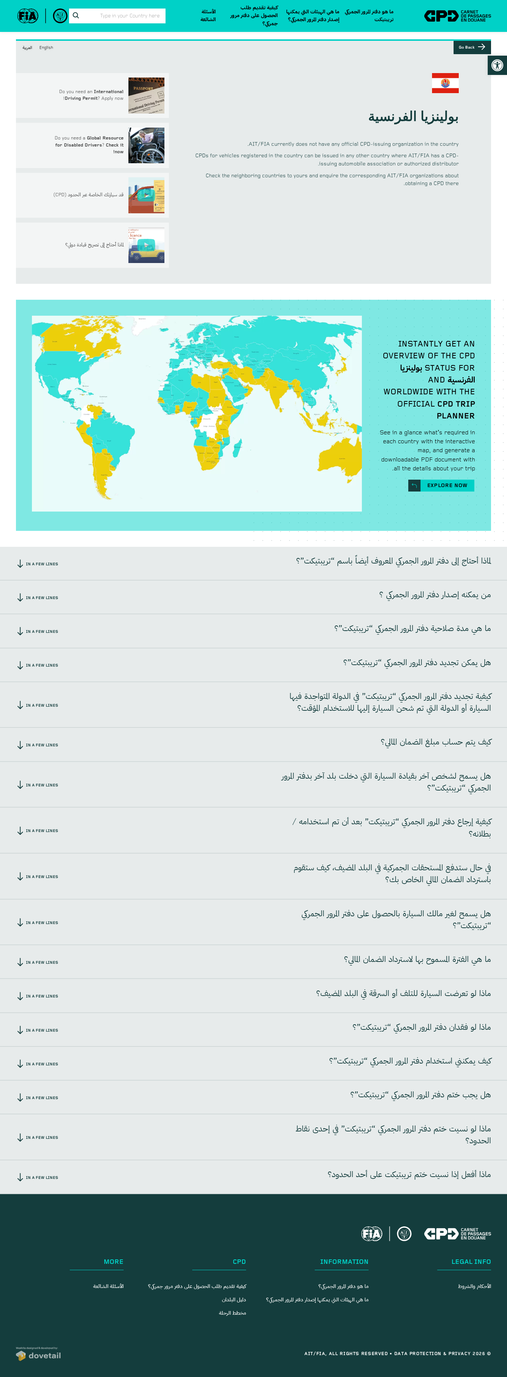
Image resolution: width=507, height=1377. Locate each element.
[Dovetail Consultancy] (38, 1354)
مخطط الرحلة (232, 1313)
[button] (497, 65)
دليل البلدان (234, 1300)
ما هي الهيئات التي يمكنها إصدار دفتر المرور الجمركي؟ (312, 16)
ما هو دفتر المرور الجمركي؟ (343, 1286)
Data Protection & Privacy (432, 1354)
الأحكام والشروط (474, 1286)
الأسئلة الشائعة (208, 16)
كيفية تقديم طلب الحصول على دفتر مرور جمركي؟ (254, 15)
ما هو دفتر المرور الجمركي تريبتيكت (369, 16)
